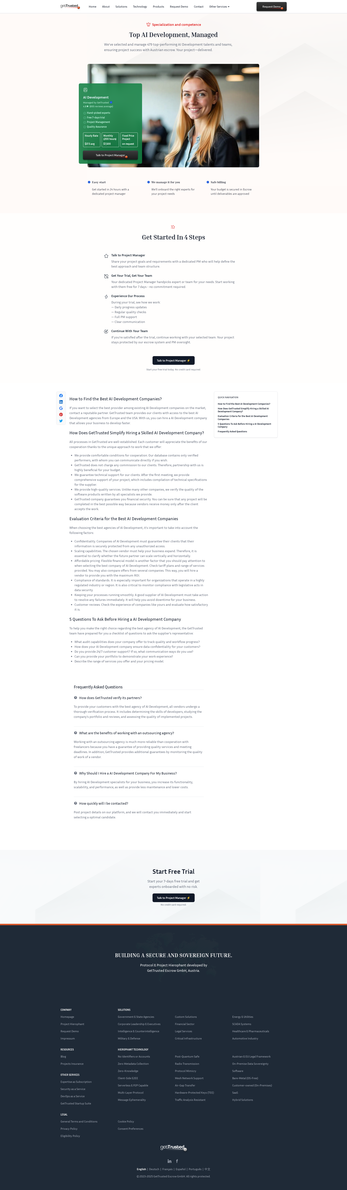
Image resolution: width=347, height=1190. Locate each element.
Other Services (218, 6)
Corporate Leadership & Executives (139, 1024)
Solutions (121, 6)
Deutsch (154, 1169)
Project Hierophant (72, 1024)
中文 (207, 1169)
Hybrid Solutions (242, 1100)
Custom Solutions (186, 1017)
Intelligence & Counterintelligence (138, 1031)
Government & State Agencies (136, 1017)
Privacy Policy (69, 1128)
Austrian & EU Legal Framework (251, 1056)
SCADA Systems (241, 1024)
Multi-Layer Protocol (130, 1092)
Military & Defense (129, 1038)
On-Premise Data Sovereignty (250, 1063)
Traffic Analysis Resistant (190, 1100)
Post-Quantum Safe (187, 1056)
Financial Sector (184, 1024)
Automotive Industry (245, 1038)
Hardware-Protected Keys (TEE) (194, 1092)
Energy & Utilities (242, 1017)
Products (158, 6)
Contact (199, 6)
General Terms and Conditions (79, 1121)
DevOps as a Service (73, 1096)
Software (237, 1071)
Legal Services (183, 1031)
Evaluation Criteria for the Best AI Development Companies (243, 417)
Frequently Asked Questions (232, 431)
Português (195, 1169)
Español (181, 1169)
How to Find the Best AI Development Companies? (244, 403)
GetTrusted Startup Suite (76, 1103)
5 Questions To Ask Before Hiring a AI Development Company (244, 425)
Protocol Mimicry (185, 1071)
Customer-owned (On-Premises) (252, 1085)
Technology (140, 6)
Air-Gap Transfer (185, 1085)
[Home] (69, 6)
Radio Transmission (187, 1063)
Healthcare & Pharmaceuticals (250, 1031)
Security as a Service (73, 1089)
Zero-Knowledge (128, 1071)
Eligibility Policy (70, 1136)
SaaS (235, 1092)
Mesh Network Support (189, 1078)
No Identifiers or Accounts (134, 1056)
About (106, 6)
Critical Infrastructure (188, 1038)
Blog (63, 1056)
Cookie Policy (126, 1121)
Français (167, 1169)
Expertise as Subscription (76, 1082)
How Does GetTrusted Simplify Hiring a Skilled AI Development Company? (243, 410)
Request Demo (179, 6)
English (141, 1169)
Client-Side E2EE (128, 1078)
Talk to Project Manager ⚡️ (173, 360)
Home (92, 6)
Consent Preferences (130, 1128)
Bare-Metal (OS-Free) (245, 1078)
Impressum (68, 1038)
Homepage (67, 1017)
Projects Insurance (72, 1063)
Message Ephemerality (132, 1100)
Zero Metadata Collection (133, 1063)
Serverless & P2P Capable (133, 1085)
